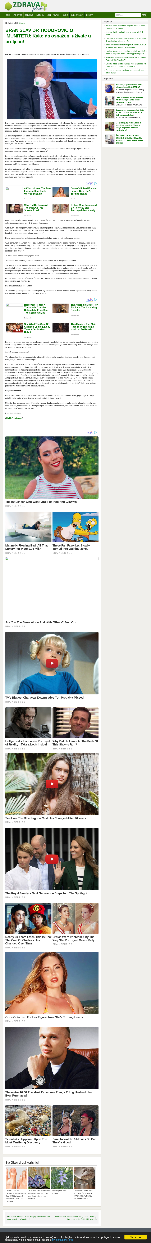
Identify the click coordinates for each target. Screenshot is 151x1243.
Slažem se (135, 1237)
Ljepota (40, 15)
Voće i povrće (53, 15)
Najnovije (17, 15)
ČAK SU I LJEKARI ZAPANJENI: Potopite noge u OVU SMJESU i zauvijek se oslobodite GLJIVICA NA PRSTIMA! (16, 1196)
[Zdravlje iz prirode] (26, 11)
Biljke (65, 15)
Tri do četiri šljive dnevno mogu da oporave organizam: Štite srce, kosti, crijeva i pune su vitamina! (39, 1194)
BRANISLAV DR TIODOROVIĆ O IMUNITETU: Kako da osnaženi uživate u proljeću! (48, 36)
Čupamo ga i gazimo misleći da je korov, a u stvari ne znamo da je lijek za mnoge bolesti (130, 112)
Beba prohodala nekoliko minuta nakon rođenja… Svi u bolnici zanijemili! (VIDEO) (129, 99)
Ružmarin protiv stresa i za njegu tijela (60, 1192)
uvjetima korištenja (62, 1239)
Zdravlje (29, 15)
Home (7, 15)
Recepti (89, 15)
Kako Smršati (77, 15)
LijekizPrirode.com (14, 418)
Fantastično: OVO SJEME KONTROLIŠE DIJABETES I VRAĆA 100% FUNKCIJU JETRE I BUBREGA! (84, 1194)
